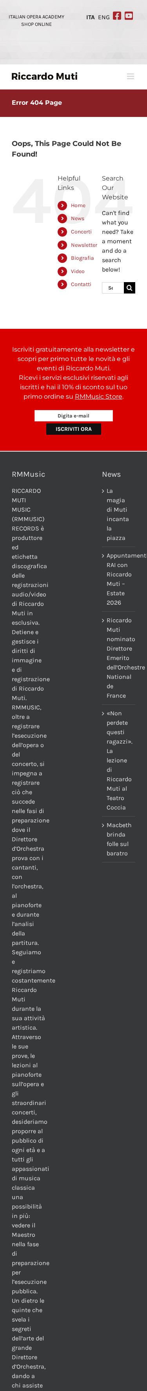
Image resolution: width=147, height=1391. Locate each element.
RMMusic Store (98, 396)
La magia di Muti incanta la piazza (118, 514)
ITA (90, 17)
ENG (104, 17)
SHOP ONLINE (36, 24)
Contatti (81, 284)
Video (78, 271)
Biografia (82, 258)
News (77, 218)
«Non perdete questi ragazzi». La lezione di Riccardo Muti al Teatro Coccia (119, 760)
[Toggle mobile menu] (131, 76)
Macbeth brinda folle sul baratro (119, 839)
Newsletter (84, 245)
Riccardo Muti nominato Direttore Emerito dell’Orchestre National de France (119, 657)
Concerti (81, 231)
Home (78, 205)
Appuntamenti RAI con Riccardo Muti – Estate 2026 (119, 579)
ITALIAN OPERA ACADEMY (36, 17)
